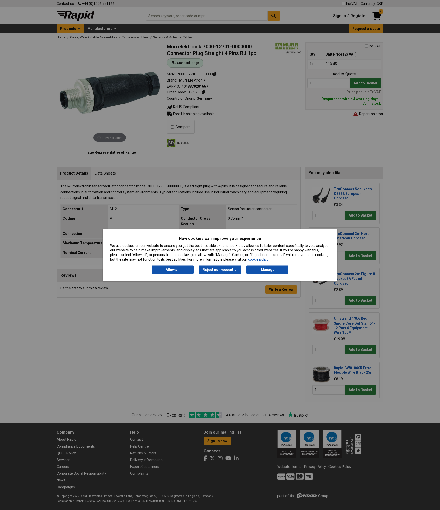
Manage (267, 269)
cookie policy (258, 260)
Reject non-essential (220, 269)
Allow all (173, 269)
